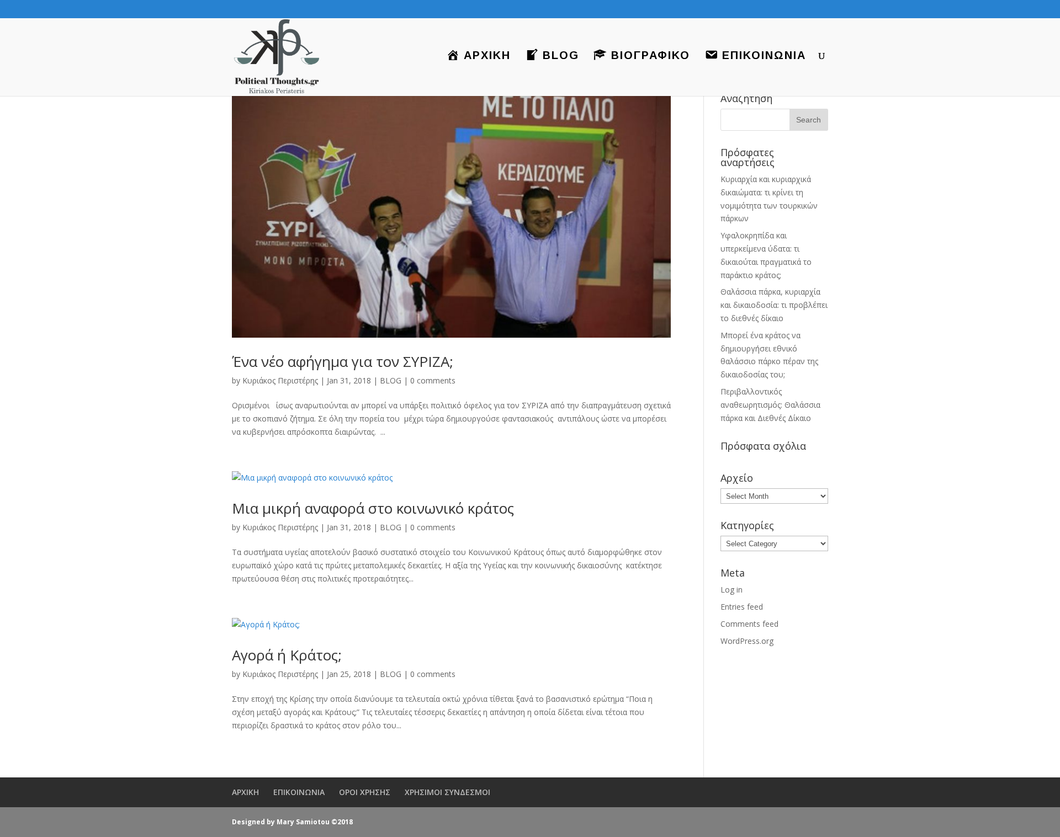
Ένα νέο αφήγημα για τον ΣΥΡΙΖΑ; (342, 361)
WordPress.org (746, 641)
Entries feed (741, 606)
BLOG (390, 380)
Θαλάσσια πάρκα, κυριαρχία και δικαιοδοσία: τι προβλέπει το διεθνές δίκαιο (774, 304)
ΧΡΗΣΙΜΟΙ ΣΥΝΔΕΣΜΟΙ (447, 792)
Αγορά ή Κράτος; (287, 655)
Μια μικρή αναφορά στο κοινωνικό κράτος (373, 508)
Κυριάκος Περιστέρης (280, 380)
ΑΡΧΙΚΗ (245, 792)
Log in (731, 589)
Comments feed (749, 624)
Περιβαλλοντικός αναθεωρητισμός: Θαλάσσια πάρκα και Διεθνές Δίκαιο (770, 404)
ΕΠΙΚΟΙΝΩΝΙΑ (299, 792)
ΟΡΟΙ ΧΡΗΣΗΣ (364, 792)
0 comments (432, 380)
